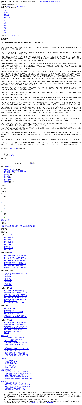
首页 (5, 10)
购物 (5, 23)
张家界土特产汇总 (9, 169)
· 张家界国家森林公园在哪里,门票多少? (15, 389)
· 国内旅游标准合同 (9, 360)
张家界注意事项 (8, 241)
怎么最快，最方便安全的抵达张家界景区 (15, 257)
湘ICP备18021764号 (34, 402)
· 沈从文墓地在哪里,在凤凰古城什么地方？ (16, 355)
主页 (8, 35)
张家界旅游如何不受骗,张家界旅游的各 (15, 260)
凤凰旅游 (6, 15)
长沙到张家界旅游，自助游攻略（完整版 (15, 292)
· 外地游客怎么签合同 (10, 367)
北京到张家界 (8, 275)
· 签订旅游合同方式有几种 (11, 362)
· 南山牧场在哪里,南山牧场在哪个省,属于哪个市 (17, 373)
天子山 (21, 6)
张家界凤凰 (7, 17)
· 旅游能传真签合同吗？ (10, 363)
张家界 (9, 6)
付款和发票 (4, 347)
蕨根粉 (6, 174)
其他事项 (3, 381)
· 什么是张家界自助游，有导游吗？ (14, 344)
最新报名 (51, 1)
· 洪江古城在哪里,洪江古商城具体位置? (15, 352)
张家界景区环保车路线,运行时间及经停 (15, 299)
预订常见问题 (4, 336)
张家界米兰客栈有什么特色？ (12, 313)
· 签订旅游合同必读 (9, 365)
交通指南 (25, 226)
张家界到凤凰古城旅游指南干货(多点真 (15, 255)
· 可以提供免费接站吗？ (10, 341)
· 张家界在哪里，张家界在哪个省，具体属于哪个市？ (19, 384)
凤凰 (25, 6)
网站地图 (45, 1)
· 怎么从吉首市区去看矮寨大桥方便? (14, 350)
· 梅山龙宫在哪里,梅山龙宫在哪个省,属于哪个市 (17, 376)
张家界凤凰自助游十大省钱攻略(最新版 (15, 264)
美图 (5, 30)
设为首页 (39, 1)
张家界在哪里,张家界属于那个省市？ (14, 265)
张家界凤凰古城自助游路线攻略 (13, 262)
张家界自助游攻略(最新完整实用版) (14, 291)
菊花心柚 (6, 177)
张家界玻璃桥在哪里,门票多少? (12, 331)
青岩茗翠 (10, 154)
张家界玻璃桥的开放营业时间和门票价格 (15, 326)
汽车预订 (3, 226)
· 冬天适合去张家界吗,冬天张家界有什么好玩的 (17, 386)
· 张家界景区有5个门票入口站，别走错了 (15, 383)
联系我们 (57, 1)
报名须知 (3, 220)
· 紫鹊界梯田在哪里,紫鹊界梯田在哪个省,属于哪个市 (18, 378)
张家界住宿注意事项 (9, 310)
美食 (5, 22)
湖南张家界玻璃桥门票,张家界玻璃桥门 (15, 324)
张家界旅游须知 (8, 239)
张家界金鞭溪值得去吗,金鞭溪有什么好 (15, 297)
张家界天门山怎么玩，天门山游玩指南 (15, 267)
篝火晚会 (8, 226)
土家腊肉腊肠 (8, 172)
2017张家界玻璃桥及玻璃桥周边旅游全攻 (15, 328)
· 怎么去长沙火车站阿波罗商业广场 (14, 339)
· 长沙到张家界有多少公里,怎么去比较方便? (16, 349)
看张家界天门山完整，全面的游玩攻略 (15, 294)
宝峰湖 (17, 6)
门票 (13, 226)
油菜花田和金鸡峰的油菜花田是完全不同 (15, 273)
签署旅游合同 (4, 358)
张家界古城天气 (8, 246)
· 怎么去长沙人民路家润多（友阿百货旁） (16, 337)
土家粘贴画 (7, 176)
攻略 (5, 32)
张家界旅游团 (50, 402)
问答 (5, 29)
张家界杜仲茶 (12, 155)
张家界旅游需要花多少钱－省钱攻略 (14, 302)
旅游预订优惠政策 (6, 370)
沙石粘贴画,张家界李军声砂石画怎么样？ (15, 171)
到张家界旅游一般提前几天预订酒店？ (15, 315)
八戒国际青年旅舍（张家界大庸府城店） (15, 317)
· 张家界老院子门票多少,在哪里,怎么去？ (15, 388)
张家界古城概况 (8, 238)
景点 (5, 20)
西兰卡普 (6, 333)
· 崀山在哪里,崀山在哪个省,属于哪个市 (15, 375)
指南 (5, 27)
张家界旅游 (7, 14)
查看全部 (8, 166)
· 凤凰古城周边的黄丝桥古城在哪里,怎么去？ (16, 354)
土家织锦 (6, 181)
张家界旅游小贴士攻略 (10, 301)
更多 (11, 235)
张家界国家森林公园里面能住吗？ (13, 312)
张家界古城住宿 (8, 244)
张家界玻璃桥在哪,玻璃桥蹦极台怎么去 (15, 329)
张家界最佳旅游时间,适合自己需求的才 (15, 259)
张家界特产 (13, 35)
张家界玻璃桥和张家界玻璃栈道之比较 (15, 323)
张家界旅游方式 (8, 248)
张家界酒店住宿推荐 (9, 308)
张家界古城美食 (8, 249)
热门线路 (6, 12)
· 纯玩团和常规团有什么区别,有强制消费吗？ (16, 342)
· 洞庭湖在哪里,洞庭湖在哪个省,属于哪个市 (16, 371)
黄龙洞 (13, 6)
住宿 (15, 226)
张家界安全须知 (8, 243)
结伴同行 (19, 226)
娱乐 (5, 25)
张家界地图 (31, 226)
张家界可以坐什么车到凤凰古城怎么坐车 (15, 296)
